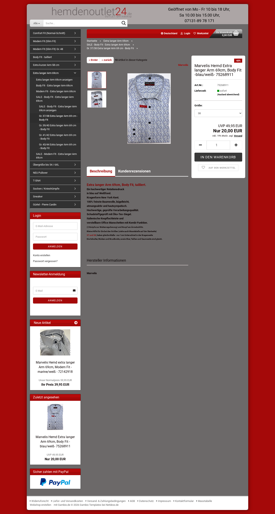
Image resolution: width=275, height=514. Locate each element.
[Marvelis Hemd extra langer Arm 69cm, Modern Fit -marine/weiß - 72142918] (55, 342)
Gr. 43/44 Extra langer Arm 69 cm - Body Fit (57, 146)
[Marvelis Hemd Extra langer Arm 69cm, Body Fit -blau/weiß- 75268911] (149, 108)
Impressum (164, 501)
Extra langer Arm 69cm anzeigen (54, 79)
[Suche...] (123, 23)
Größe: (198, 105)
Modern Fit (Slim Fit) (44, 41)
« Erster (93, 59)
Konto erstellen (41, 255)
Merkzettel (202, 33)
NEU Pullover (40, 172)
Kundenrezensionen (134, 171)
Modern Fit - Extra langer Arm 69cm (56, 91)
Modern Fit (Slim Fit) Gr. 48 (48, 49)
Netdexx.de (112, 504)
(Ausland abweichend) (228, 94)
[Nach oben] (264, 508)
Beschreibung (101, 171)
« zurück (107, 59)
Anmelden (55, 246)
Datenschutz (146, 501)
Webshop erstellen (40, 504)
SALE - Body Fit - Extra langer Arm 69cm (55, 98)
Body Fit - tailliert (42, 57)
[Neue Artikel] (76, 323)
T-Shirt (36, 180)
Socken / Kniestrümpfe (46, 188)
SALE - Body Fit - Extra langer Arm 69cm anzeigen (58, 108)
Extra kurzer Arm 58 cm (46, 64)
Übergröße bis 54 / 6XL (46, 164)
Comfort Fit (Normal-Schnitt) (49, 33)
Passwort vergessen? (45, 261)
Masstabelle (204, 501)
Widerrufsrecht (40, 501)
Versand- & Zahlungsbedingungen (106, 501)
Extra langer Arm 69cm (46, 73)
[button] (169, 33)
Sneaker (37, 196)
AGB (132, 501)
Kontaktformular (184, 501)
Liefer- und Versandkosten (67, 501)
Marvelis (183, 64)
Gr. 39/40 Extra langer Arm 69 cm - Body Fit (57, 127)
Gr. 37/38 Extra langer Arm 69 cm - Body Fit (58, 117)
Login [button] (186, 33)
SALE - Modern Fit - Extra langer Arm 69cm (56, 155)
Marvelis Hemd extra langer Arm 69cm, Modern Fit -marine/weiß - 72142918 (55, 367)
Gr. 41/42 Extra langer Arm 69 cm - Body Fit (57, 137)
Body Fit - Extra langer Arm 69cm (54, 85)
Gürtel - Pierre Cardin (44, 204)
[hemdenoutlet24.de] (91, 12)
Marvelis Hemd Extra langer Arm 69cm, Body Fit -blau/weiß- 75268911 (55, 441)
